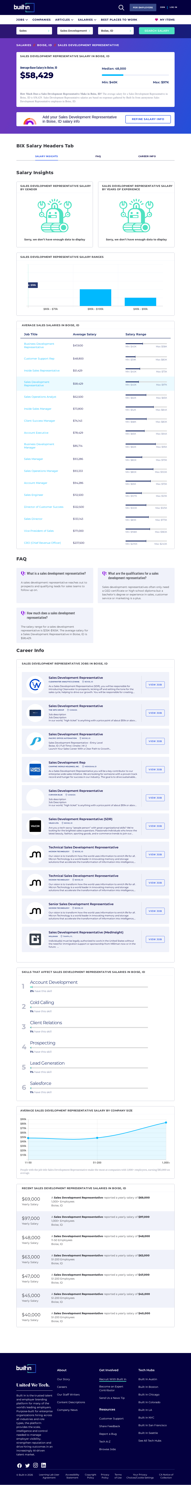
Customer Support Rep (39, 358)
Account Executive (36, 432)
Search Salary (157, 30)
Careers (62, 1387)
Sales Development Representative (36, 383)
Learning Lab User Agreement (49, 1476)
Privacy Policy (105, 1476)
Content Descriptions (71, 1402)
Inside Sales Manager (37, 408)
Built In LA (145, 1410)
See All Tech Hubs (149, 1440)
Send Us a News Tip (112, 1398)
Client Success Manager (39, 420)
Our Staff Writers (68, 1394)
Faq (98, 156)
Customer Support (111, 1418)
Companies (41, 19)
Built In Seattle (148, 1433)
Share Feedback (109, 1426)
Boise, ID (44, 45)
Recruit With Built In (112, 1379)
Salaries (86, 19)
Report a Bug (108, 1434)
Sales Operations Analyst (40, 396)
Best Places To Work (119, 19)
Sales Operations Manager (41, 471)
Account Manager (35, 483)
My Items (167, 19)
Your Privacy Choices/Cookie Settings (140, 1476)
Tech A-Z (104, 1441)
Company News (67, 1410)
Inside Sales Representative (42, 370)
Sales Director (33, 519)
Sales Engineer (33, 495)
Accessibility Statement (72, 1476)
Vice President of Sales (39, 531)
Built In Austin (147, 1379)
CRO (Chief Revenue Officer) (42, 542)
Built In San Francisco (152, 1425)
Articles (63, 19)
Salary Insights (46, 156)
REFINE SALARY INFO (148, 119)
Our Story (63, 1379)
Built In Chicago (148, 1394)
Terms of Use (118, 1476)
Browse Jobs (107, 1449)
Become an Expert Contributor (111, 1388)
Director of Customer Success (43, 507)
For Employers (143, 7)
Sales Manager (33, 459)
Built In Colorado (149, 1402)
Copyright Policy (90, 1476)
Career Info (147, 156)
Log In (173, 7)
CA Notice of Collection (166, 1476)
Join (162, 7)
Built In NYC (146, 1417)
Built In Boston (148, 1387)
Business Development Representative (39, 345)
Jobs (20, 19)
